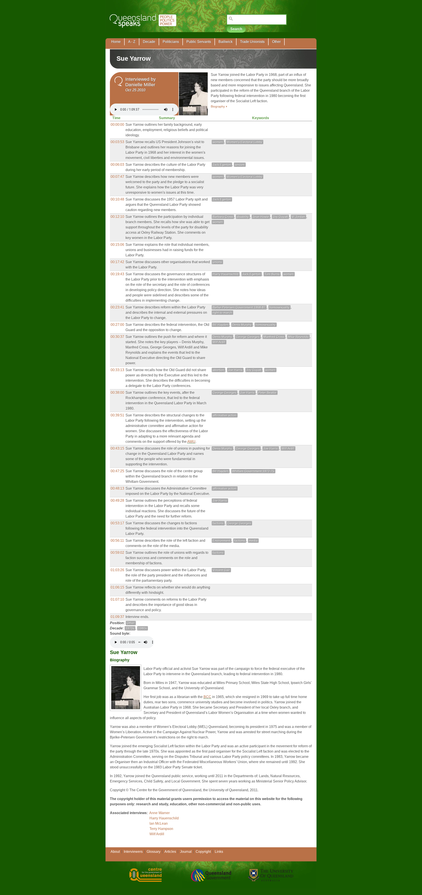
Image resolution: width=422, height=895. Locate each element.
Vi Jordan (298, 217)
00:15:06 (117, 244)
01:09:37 (117, 617)
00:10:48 (117, 199)
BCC (207, 697)
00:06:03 (117, 164)
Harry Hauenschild (225, 274)
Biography (218, 106)
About (115, 851)
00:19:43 (117, 274)
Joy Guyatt (280, 217)
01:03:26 (117, 570)
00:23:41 (117, 307)
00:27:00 (117, 324)
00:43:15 (117, 448)
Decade (149, 42)
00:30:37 (117, 337)
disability (243, 217)
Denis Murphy (242, 324)
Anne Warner (159, 813)
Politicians (171, 42)
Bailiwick (225, 42)
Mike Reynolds (298, 337)
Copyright (203, 851)
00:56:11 (117, 540)
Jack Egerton (222, 164)
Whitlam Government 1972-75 (253, 471)
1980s (142, 628)
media (253, 540)
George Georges (248, 337)
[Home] (144, 31)
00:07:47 (117, 177)
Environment (221, 540)
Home (116, 42)
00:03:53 (117, 142)
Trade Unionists (252, 42)
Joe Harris (235, 370)
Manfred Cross (274, 337)
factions (218, 523)
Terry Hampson (161, 829)
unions (217, 262)
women (218, 142)
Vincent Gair (221, 570)
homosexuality (279, 307)
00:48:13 (117, 488)
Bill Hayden (220, 324)
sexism (240, 164)
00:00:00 (117, 124)
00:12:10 (117, 217)
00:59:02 (117, 552)
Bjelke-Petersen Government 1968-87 (239, 307)
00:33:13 (117, 370)
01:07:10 (117, 599)
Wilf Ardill (219, 342)
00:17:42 (117, 262)
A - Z (131, 42)
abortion (218, 370)
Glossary (153, 851)
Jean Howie (261, 217)
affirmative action (224, 415)
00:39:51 (117, 415)
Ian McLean (158, 823)
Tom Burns (272, 274)
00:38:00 (117, 392)
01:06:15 (117, 587)
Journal (186, 851)
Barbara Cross (223, 217)
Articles (170, 851)
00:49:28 (117, 500)
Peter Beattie (267, 392)
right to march (222, 312)
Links (219, 851)
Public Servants (198, 42)
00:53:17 (117, 523)
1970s (130, 628)
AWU (191, 441)
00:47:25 (117, 471)
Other (276, 42)
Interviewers (133, 851)
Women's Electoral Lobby (244, 142)
